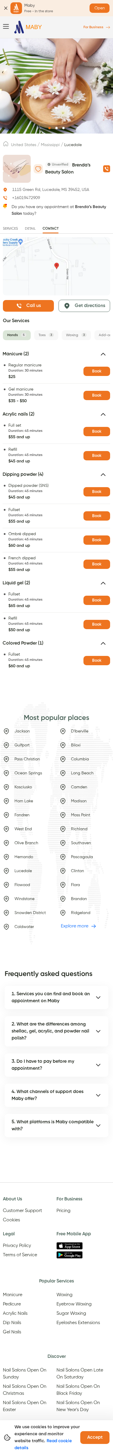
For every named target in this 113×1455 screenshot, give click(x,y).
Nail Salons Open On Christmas (24, 1390)
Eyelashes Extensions (78, 1323)
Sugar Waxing (71, 1313)
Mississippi (50, 145)
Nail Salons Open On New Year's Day (78, 1406)
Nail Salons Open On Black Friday (78, 1390)
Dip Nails (12, 1323)
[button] (56, 356)
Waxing (64, 1295)
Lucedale (73, 145)
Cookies (11, 1220)
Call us (33, 306)
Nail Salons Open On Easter (24, 1406)
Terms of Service (20, 1255)
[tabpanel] (56, 512)
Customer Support (22, 1211)
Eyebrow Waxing (74, 1304)
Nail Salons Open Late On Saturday (80, 1374)
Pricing (63, 1211)
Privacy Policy (17, 1245)
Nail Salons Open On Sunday (24, 1374)
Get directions (90, 306)
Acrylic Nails (15, 1313)
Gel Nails (12, 1332)
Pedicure (12, 1304)
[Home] (28, 27)
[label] (6, 145)
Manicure (12, 1295)
